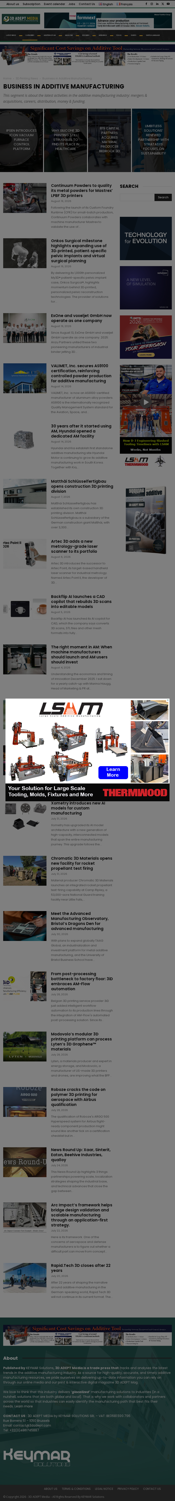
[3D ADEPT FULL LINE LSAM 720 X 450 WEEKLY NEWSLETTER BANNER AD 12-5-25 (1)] (87, 800)
